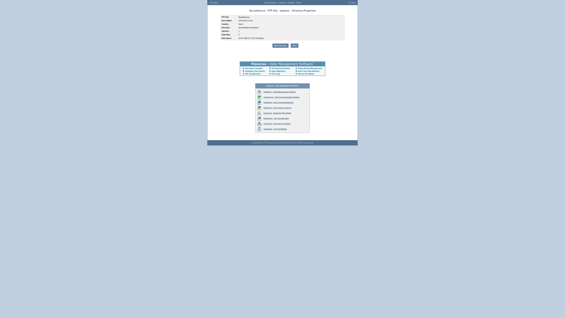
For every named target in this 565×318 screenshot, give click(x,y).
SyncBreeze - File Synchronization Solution (281, 97)
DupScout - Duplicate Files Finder (277, 113)
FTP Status (213, 2)
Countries (282, 2)
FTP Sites (352, 2)
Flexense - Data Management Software (282, 86)
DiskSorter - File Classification (276, 118)
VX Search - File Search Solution (277, 124)
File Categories (270, 2)
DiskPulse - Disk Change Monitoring (279, 103)
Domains (291, 2)
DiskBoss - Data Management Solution (280, 92)
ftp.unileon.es (244, 17)
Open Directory (280, 46)
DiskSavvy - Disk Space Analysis (277, 108)
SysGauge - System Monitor (275, 129)
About (298, 2)
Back (294, 46)
